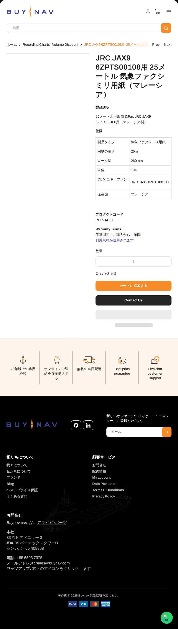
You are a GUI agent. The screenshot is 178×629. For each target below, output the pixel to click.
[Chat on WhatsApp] (167, 618)
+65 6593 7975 (29, 558)
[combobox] (89, 28)
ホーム (12, 44)
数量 (99, 251)
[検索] (166, 28)
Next (167, 44)
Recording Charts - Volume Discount (50, 44)
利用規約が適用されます (115, 240)
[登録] (166, 432)
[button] (133, 315)
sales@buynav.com (53, 563)
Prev (156, 44)
